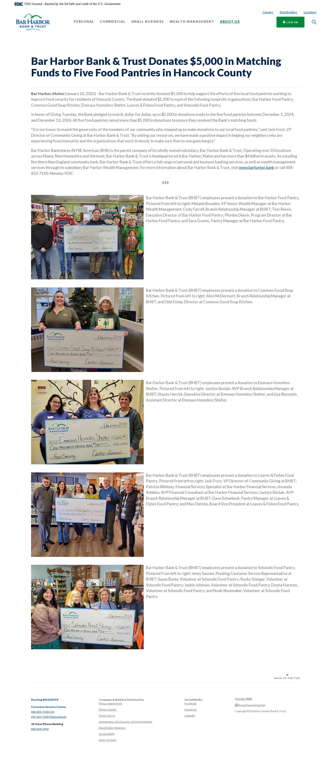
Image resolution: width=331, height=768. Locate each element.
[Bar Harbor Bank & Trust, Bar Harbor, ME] (33, 22)
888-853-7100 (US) (42, 711)
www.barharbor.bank (256, 167)
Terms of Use (107, 715)
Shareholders (288, 12)
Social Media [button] (193, 699)
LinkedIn (190, 715)
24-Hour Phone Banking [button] (47, 724)
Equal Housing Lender (251, 705)
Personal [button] (84, 21)
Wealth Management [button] (192, 21)
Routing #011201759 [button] (44, 699)
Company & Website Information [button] (121, 699)
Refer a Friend (107, 740)
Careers (268, 12)
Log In (295, 22)
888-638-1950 (40, 729)
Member (243, 698)
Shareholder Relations (112, 727)
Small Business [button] (147, 21)
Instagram (191, 709)
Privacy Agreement (110, 703)
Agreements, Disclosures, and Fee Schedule (125, 721)
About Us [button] (230, 21)
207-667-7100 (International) (48, 716)
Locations (310, 12)
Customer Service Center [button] (48, 707)
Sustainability (107, 734)
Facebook (190, 703)
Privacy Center (108, 709)
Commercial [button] (113, 21)
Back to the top (287, 678)
